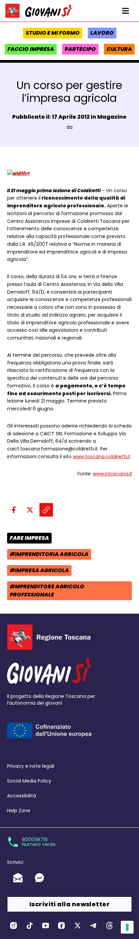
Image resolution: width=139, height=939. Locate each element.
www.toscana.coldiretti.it (102, 456)
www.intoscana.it (112, 473)
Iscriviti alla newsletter (69, 904)
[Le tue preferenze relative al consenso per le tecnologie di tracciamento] (127, 927)
